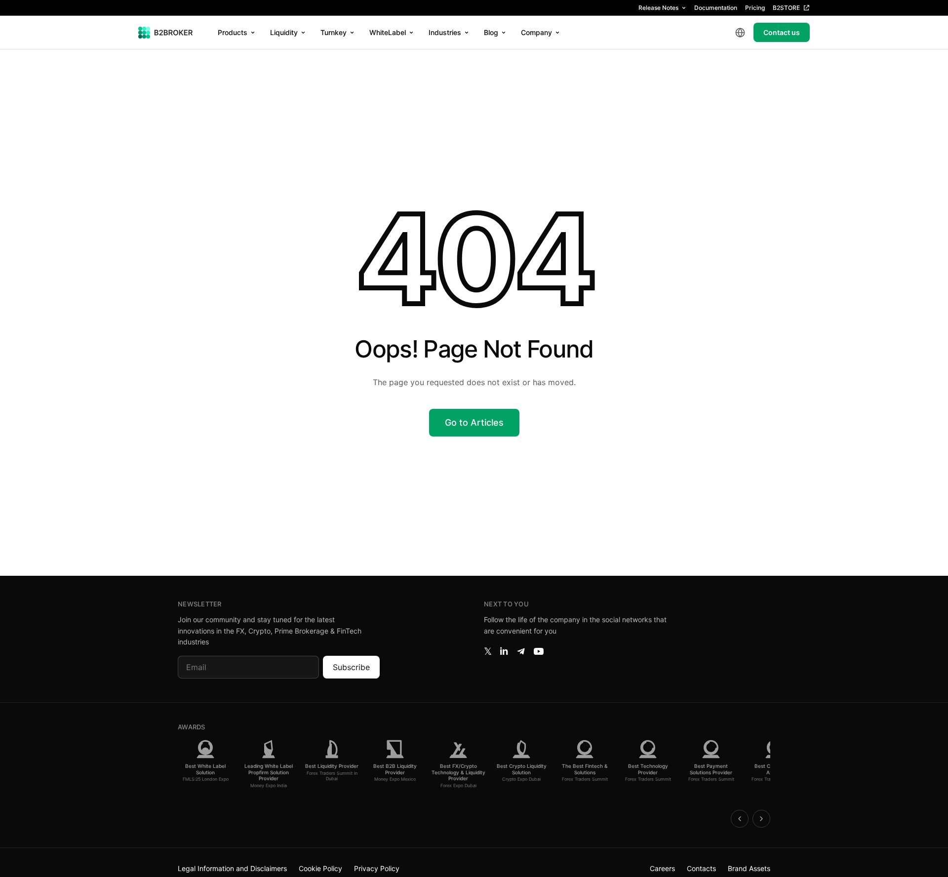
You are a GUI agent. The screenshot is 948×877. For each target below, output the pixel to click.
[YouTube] (539, 651)
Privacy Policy (376, 868)
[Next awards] (761, 819)
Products (232, 32)
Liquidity (284, 32)
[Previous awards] (740, 819)
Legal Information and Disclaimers (232, 868)
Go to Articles (474, 422)
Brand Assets (749, 868)
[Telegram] (521, 651)
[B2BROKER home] (165, 33)
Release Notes (658, 7)
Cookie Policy (320, 868)
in (504, 651)
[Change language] (740, 32)
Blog (491, 32)
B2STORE (786, 7)
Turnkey (333, 32)
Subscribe (351, 667)
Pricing (755, 7)
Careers (662, 868)
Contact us (781, 32)
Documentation (715, 7)
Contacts (701, 868)
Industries (445, 32)
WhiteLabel (387, 32)
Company (536, 32)
